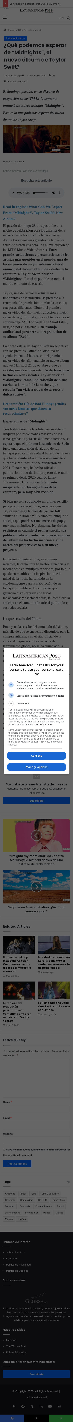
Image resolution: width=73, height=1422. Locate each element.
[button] (36, 703)
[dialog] (36, 711)
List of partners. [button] (44, 724)
